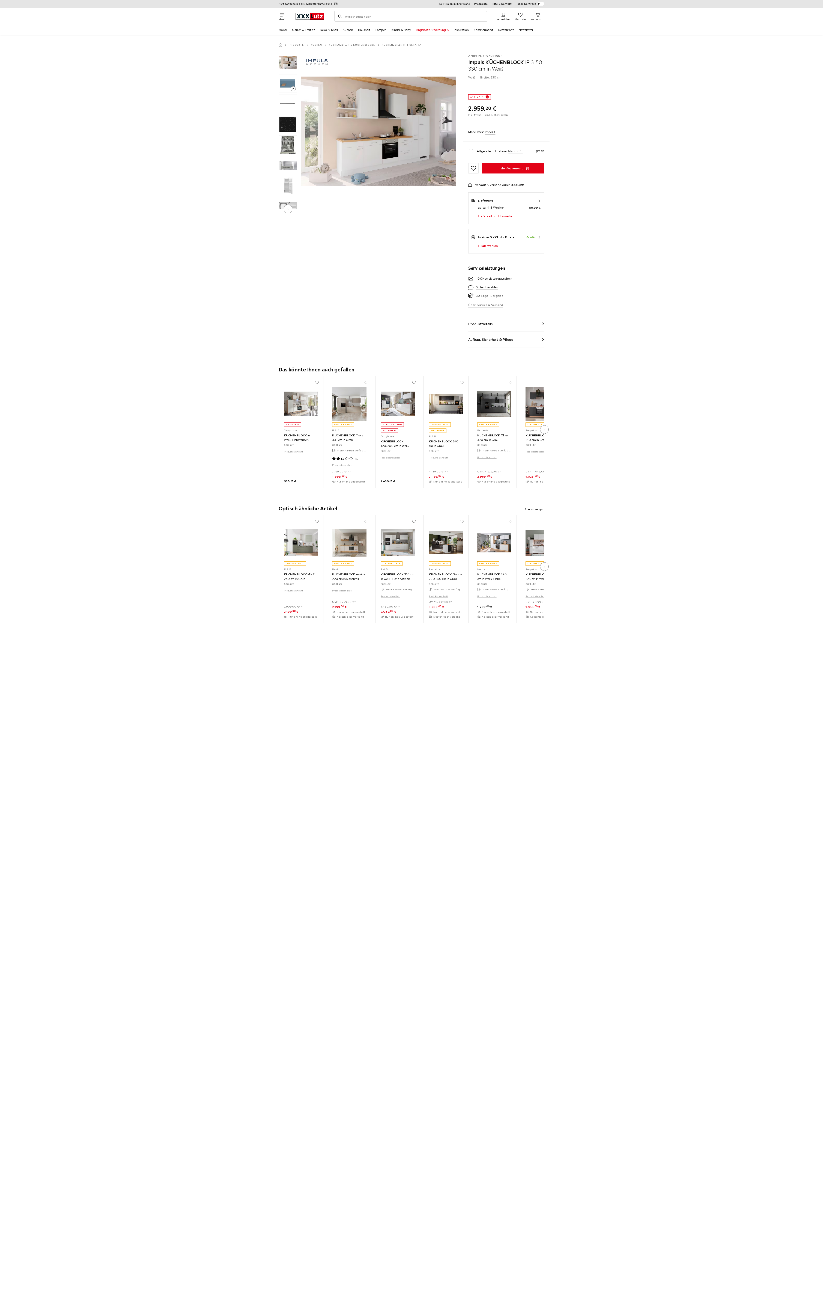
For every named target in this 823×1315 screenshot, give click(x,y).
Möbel (283, 30)
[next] (288, 209)
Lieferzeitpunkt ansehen (496, 216)
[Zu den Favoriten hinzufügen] (473, 168)
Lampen (380, 30)
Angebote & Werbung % (432, 30)
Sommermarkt (483, 30)
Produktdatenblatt (293, 451)
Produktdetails (480, 324)
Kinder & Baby (401, 30)
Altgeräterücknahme (491, 151)
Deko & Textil (329, 30)
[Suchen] (340, 16)
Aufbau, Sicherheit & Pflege (490, 339)
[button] (288, 63)
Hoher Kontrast (526, 3)
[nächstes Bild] (544, 429)
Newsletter (526, 30)
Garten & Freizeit (303, 30)
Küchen (348, 30)
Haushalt (364, 30)
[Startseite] (280, 45)
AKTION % (477, 96)
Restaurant (506, 30)
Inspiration (461, 30)
